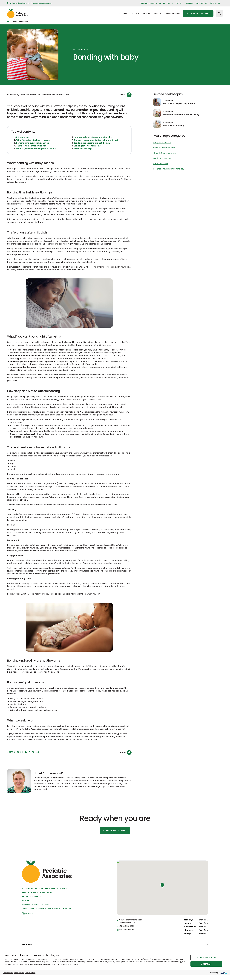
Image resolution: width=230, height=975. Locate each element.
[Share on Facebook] (129, 94)
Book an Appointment (115, 830)
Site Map (26, 900)
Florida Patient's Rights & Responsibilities (45, 888)
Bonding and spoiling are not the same (93, 143)
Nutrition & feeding (162, 158)
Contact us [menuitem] (201, 3)
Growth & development (164, 153)
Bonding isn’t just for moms (87, 145)
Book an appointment (198, 13)
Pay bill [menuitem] (179, 3)
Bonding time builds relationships (32, 143)
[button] (162, 885)
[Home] (8, 21)
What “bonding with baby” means (33, 140)
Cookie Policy (8, 973)
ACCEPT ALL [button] (206, 964)
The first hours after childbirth (31, 145)
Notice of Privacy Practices (37, 892)
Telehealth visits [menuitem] (148, 3)
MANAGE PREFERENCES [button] (206, 957)
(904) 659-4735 (127, 926)
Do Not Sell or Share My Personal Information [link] (47, 908)
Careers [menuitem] (189, 3)
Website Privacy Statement (36, 904)
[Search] (219, 13)
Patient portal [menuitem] (166, 3)
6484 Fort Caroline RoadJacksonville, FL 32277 (130, 921)
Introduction (22, 137)
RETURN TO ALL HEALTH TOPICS (24, 752)
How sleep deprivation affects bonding (93, 137)
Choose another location (42, 3)
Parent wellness (168, 100)
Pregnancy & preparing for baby (168, 168)
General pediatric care (164, 147)
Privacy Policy (19, 973)
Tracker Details (30, 973)
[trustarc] (222, 973)
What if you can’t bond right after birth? (36, 148)
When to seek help (83, 148)
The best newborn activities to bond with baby (97, 140)
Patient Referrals (31, 896)
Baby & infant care (162, 142)
